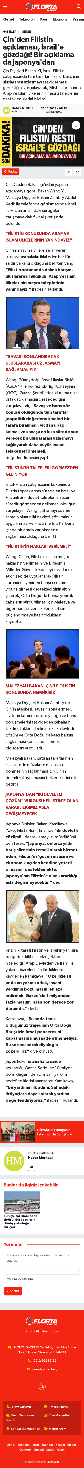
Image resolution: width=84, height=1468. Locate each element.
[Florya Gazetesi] (42, 7)
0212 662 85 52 (45, 1360)
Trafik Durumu (58, 1407)
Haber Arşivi (57, 1428)
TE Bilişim (52, 1461)
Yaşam (78, 19)
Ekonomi (60, 19)
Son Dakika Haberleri (25, 1428)
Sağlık (50, 1449)
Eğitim (71, 1444)
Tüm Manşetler (59, 1415)
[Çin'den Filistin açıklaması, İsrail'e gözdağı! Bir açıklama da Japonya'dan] (42, 142)
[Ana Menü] (5, 7)
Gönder (13, 1291)
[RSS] (42, 1386)
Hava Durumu (21, 1407)
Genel (8, 19)
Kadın (61, 1449)
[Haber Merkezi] (14, 1161)
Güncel (39, 1449)
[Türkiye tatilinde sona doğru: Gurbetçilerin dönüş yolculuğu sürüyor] (22, 1202)
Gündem (25, 1449)
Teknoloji (27, 19)
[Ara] (79, 7)
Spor (44, 19)
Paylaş (12, 171)
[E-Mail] (31, 1167)
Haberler (9, 31)
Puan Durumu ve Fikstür (20, 1418)
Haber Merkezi (40, 1157)
